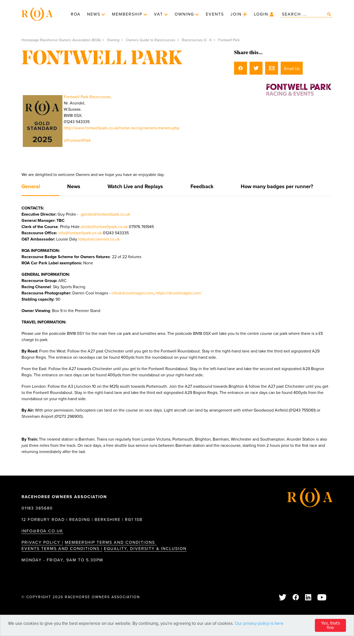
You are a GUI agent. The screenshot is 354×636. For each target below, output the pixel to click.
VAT (158, 14)
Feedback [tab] (202, 186)
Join (236, 14)
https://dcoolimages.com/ (179, 293)
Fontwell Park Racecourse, (88, 97)
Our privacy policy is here (259, 623)
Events (215, 14)
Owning (184, 14)
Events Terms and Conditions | (62, 548)
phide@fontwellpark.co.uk (104, 226)
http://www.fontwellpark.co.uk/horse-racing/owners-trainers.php (121, 128)
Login (261, 14)
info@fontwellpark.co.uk (80, 233)
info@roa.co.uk (42, 531)
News (93, 14)
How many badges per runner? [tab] (277, 186)
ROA (76, 14)
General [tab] (31, 186)
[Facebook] (296, 597)
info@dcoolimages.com (132, 293)
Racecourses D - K (197, 40)
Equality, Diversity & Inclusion (145, 548)
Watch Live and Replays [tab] (135, 186)
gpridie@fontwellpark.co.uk (105, 214)
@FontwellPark (77, 140)
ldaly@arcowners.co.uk (99, 239)
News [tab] (73, 186)
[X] (283, 597)
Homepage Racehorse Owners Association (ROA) (61, 40)
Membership (127, 14)
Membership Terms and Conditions (111, 542)
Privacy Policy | (42, 542)
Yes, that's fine (330, 625)
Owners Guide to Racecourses (150, 40)
